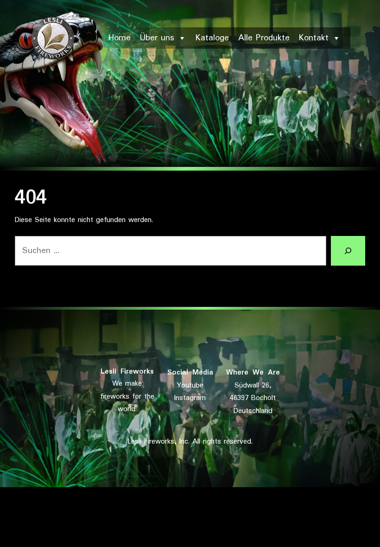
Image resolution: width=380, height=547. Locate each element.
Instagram (190, 398)
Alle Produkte (264, 38)
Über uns (157, 38)
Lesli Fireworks (127, 371)
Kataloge (212, 38)
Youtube (190, 385)
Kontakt (314, 38)
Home (119, 38)
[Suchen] (348, 251)
